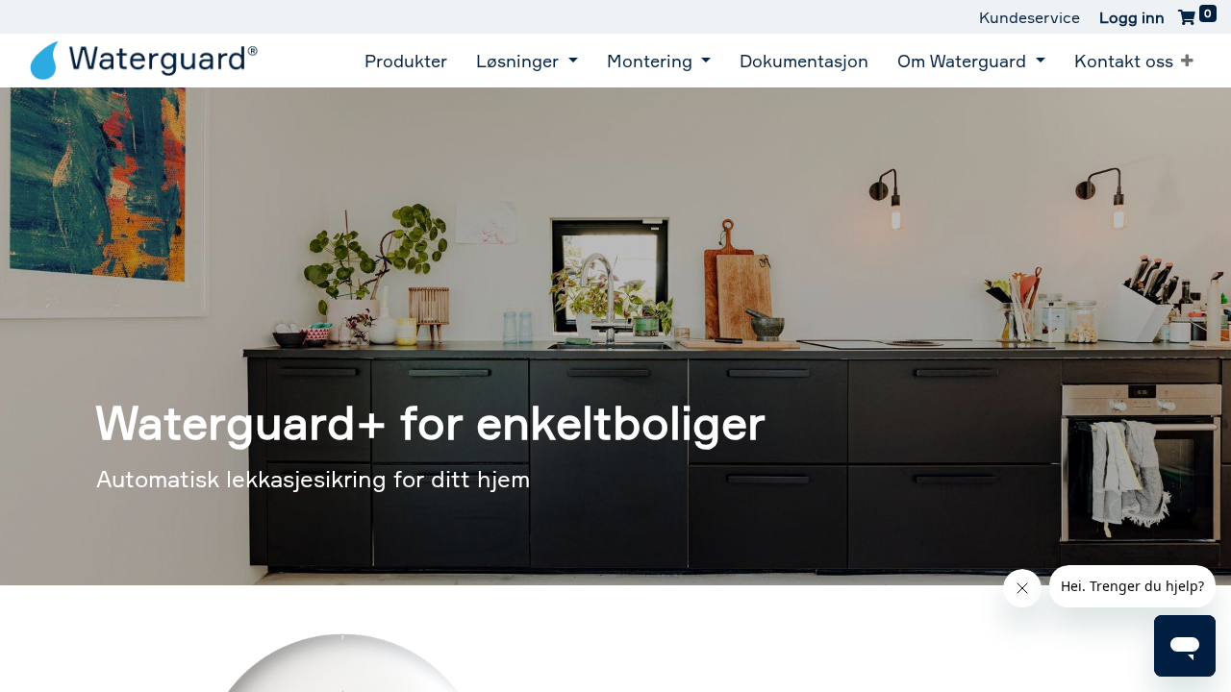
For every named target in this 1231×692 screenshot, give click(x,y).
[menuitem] (405, 60)
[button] (1187, 60)
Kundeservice (1029, 17)
